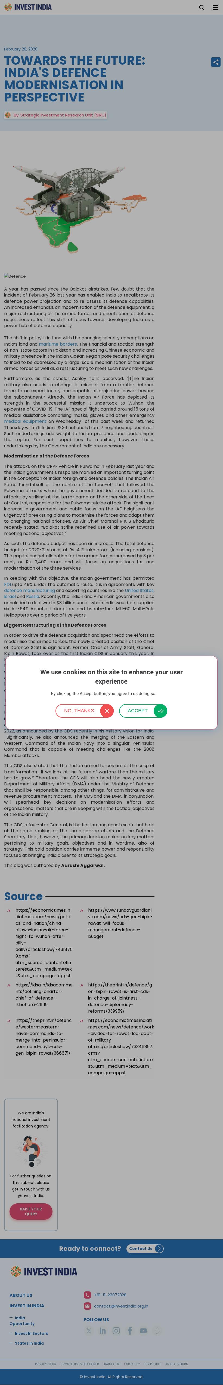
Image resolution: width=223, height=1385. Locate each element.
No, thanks (79, 710)
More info (164, 694)
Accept (138, 710)
